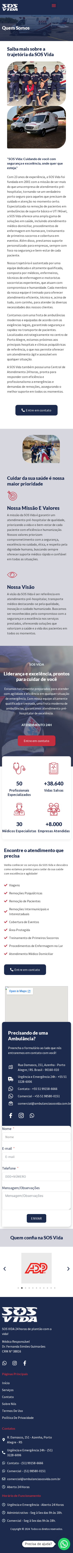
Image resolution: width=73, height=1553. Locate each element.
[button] (53, 5)
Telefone (9, 1168)
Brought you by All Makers (36, 1544)
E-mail (7, 1148)
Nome (6, 1128)
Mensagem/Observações (21, 1187)
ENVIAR (36, 1218)
